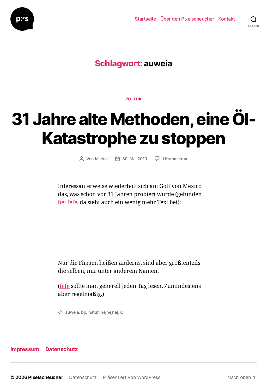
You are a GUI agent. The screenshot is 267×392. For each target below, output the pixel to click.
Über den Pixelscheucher (187, 19)
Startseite (145, 19)
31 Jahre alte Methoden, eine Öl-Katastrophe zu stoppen (133, 128)
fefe (65, 286)
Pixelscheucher (45, 377)
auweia (72, 312)
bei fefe (67, 202)
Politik (133, 99)
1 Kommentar (174, 158)
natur (93, 312)
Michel (101, 158)
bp (83, 312)
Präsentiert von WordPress (131, 377)
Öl (122, 312)
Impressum (24, 349)
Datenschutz (61, 349)
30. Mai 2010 (134, 158)
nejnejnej (109, 312)
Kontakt (226, 19)
